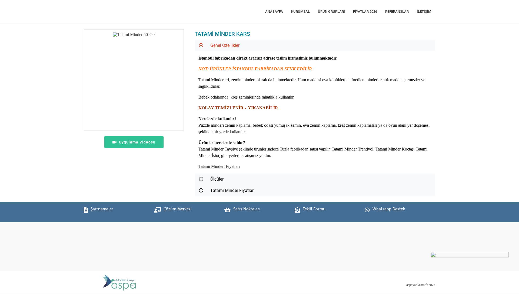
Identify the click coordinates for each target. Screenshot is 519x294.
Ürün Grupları (331, 11)
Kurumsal (300, 11)
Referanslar (397, 11)
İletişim (424, 11)
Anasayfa (274, 11)
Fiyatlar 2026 (365, 11)
